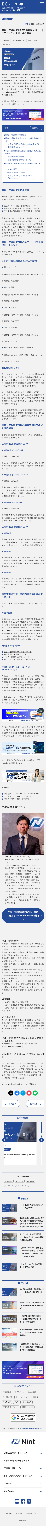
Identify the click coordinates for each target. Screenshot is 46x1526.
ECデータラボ (12, 1428)
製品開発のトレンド (16, 147)
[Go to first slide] (41, 1140)
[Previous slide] (4, 1140)
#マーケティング (18, 40)
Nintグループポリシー (33, 1513)
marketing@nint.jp (16, 1047)
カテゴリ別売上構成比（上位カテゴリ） (24, 144)
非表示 (35, 128)
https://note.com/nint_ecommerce (24, 865)
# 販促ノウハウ (27, 1407)
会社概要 (9, 1513)
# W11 (17, 1402)
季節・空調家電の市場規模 (16, 135)
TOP (3, 1428)
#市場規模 (6, 40)
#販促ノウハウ (32, 40)
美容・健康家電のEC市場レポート (17, 652)
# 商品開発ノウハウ (10, 1407)
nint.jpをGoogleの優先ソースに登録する (20, 1084)
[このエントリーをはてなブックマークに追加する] (23, 1093)
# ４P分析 (7, 1402)
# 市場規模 (30, 1181)
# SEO (35, 1397)
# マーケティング (21, 1185)
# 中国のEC (9, 1185)
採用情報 (19, 1513)
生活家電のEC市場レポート (15, 654)
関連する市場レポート (17, 172)
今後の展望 (12, 169)
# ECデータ (19, 1181)
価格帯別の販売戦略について (19, 160)
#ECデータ (6, 44)
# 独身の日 (27, 1402)
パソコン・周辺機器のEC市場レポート (19, 659)
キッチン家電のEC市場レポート (17, 657)
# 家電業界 (8, 1181)
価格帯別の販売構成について (19, 157)
